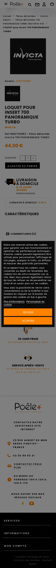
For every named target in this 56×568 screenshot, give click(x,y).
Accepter (28, 321)
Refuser (28, 312)
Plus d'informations (14, 301)
